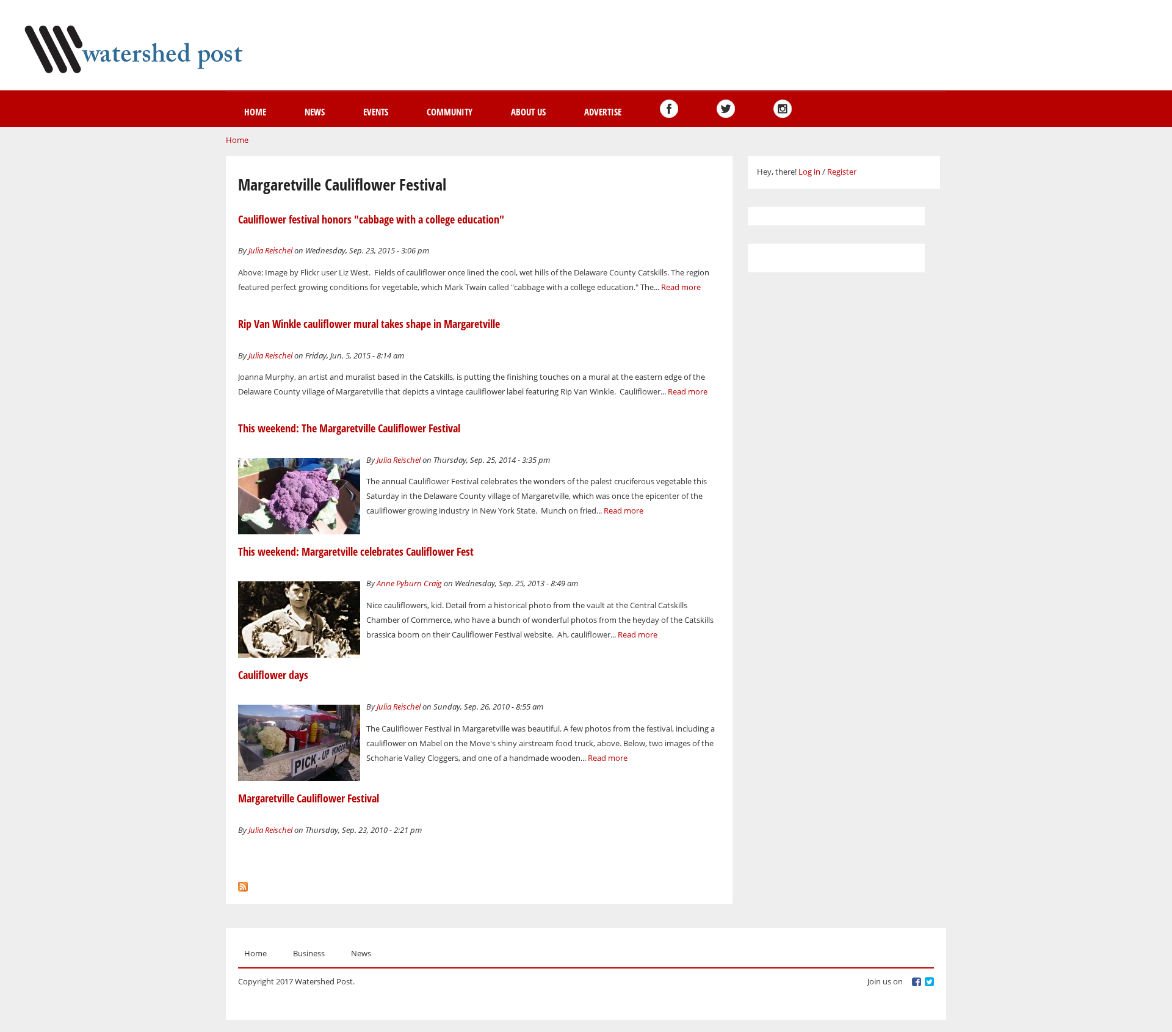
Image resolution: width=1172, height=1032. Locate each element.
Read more (681, 287)
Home (255, 112)
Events (375, 112)
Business (309, 953)
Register (841, 171)
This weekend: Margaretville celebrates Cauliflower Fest (356, 551)
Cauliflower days (273, 674)
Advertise (602, 112)
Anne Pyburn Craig (409, 583)
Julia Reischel (270, 250)
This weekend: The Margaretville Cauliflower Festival (349, 428)
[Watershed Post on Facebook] (669, 108)
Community (449, 112)
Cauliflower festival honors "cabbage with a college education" (371, 219)
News (315, 112)
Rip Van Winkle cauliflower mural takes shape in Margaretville (369, 323)
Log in (809, 171)
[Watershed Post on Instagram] (782, 108)
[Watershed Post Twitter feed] (725, 108)
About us (528, 112)
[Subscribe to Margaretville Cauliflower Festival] (243, 883)
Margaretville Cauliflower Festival (308, 798)
